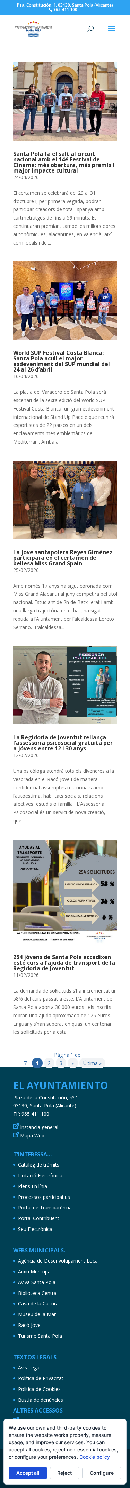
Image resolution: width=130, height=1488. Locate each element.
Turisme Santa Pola (40, 1335)
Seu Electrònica (35, 1229)
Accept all (28, 1473)
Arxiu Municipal (35, 1271)
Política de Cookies (39, 1389)
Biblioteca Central (38, 1293)
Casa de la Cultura (38, 1303)
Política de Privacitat (40, 1378)
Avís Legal (29, 1367)
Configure (102, 1473)
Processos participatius (44, 1197)
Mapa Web (32, 1135)
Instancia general (39, 1127)
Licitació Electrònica (40, 1175)
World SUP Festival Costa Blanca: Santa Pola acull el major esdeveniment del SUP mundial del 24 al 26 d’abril (61, 361)
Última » (92, 1063)
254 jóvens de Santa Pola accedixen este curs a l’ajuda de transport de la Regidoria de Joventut (64, 962)
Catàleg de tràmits (38, 1164)
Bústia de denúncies (40, 1400)
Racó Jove (29, 1325)
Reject (64, 1473)
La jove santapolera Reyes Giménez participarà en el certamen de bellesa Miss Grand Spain (63, 557)
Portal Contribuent (38, 1218)
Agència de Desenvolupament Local (58, 1260)
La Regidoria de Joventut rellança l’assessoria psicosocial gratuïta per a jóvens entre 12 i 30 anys (63, 742)
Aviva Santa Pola (36, 1282)
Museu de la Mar (37, 1314)
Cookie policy (94, 1457)
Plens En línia (32, 1186)
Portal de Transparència (45, 1207)
